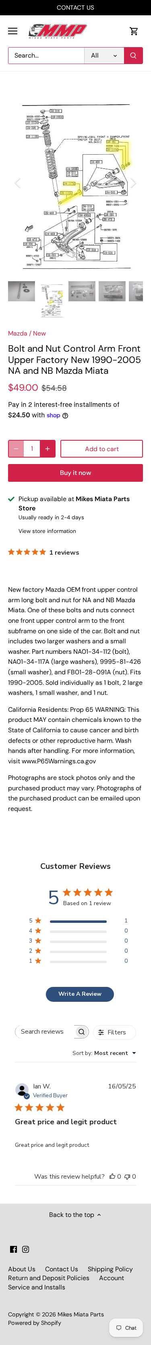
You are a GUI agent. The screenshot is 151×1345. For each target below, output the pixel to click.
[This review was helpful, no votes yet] (112, 1176)
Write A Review (79, 994)
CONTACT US (75, 8)
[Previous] (18, 182)
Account (111, 1278)
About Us (21, 1269)
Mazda (17, 333)
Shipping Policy (110, 1269)
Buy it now (75, 472)
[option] (75, 182)
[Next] (133, 182)
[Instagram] (25, 1248)
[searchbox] (44, 1031)
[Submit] (133, 56)
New (39, 333)
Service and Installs (36, 1287)
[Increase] (47, 448)
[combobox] (104, 1053)
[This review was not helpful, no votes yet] (127, 1176)
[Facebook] (13, 1248)
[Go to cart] (134, 31)
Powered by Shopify (34, 1322)
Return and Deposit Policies (48, 1278)
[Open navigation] (12, 31)
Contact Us (61, 1269)
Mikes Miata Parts (81, 1314)
